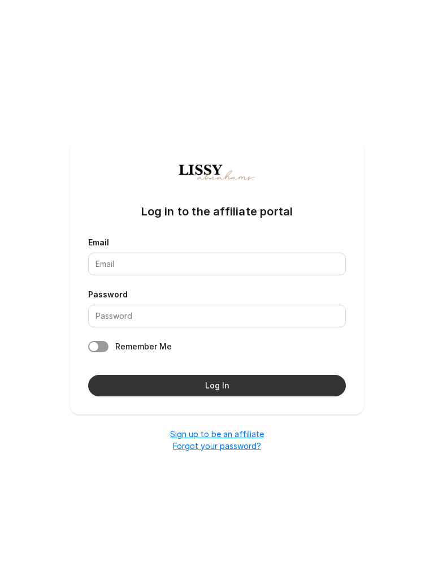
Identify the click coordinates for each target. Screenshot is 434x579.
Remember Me (143, 346)
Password (108, 294)
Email (98, 242)
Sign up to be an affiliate (217, 434)
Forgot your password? (217, 446)
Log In (217, 385)
